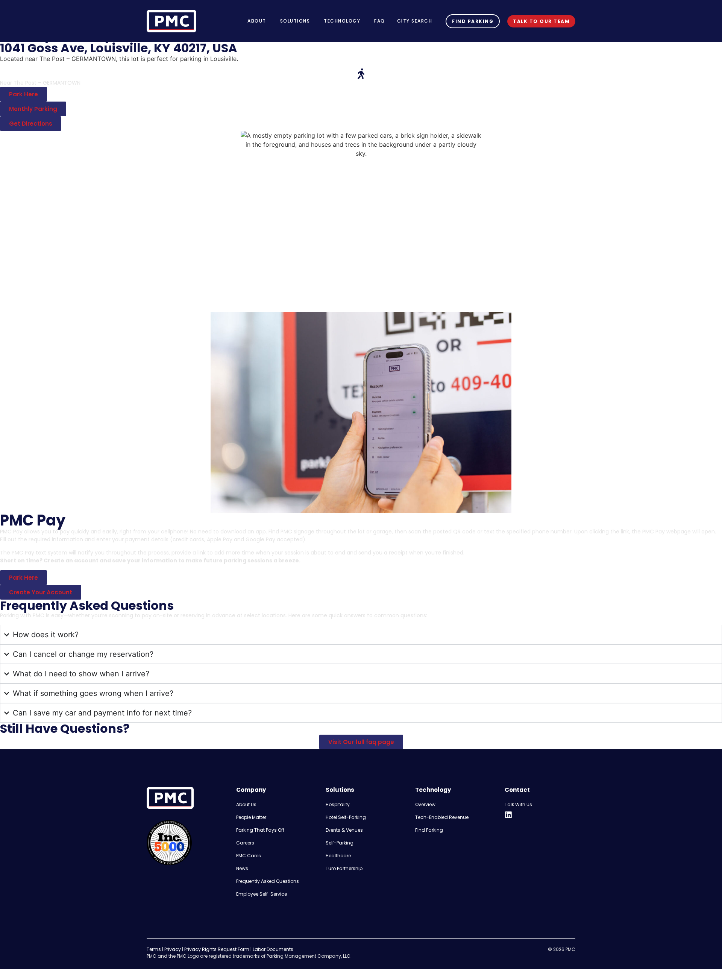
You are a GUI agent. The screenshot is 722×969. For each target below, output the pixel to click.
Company (251, 790)
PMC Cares (248, 855)
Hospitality (338, 804)
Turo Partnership (344, 868)
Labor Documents (273, 949)
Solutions (340, 790)
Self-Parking (339, 843)
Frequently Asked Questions (267, 881)
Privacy (172, 949)
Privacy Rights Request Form (216, 949)
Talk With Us (518, 804)
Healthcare (338, 855)
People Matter (251, 817)
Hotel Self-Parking (346, 817)
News (242, 868)
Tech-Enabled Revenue (442, 817)
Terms (154, 949)
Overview (425, 804)
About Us (246, 804)
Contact (517, 790)
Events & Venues (344, 830)
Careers (245, 843)
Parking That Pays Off (260, 830)
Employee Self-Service (261, 894)
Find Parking (429, 830)
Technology (433, 790)
